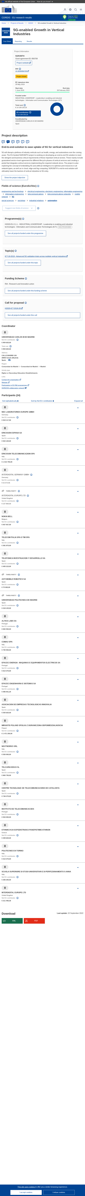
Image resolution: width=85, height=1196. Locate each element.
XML (14, 921)
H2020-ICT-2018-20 (13, 308)
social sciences (8, 201)
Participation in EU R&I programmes (17, 385)
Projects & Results (17, 23)
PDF (36, 921)
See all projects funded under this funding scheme (27, 291)
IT (22, 141)
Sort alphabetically (9, 401)
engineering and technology (13, 191)
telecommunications (35, 194)
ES (13, 141)
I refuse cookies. (59, 1192)
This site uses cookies (26, 1187)
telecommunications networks (59, 194)
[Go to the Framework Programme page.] (6, 32)
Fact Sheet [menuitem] (7, 41)
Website (7, 382)
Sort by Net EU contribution (42, 401)
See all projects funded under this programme (25, 233)
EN (8, 141)
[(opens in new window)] (9, 8)
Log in (65, 9)
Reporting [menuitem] (18, 41)
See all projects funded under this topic (23, 263)
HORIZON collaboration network (16, 388)
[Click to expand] (78, 408)
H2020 (30, 23)
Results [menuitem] (29, 41)
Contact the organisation (13, 380)
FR (18, 141)
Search (75, 9)
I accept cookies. (26, 1192)
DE (3, 141)
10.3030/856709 (21, 71)
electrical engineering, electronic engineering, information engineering (55, 191)
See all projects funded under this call (22, 315)
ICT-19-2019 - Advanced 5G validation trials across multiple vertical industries (35, 256)
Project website (22, 63)
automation (52, 201)
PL (27, 141)
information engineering (14, 194)
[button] (70, 9)
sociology (21, 201)
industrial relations (36, 201)
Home (4, 23)
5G (13, 197)
